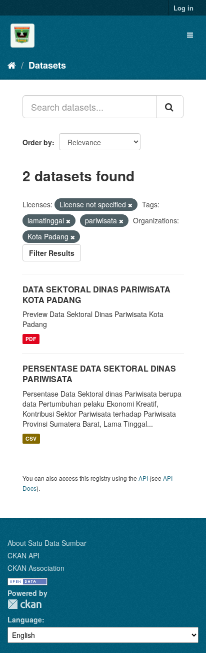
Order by (37, 142)
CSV (31, 438)
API (143, 478)
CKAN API (24, 555)
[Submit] (170, 106)
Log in (184, 8)
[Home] (12, 64)
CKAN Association (36, 568)
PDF (31, 339)
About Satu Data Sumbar (47, 543)
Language (25, 619)
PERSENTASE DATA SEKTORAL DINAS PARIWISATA (99, 374)
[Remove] (130, 205)
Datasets (47, 65)
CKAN (25, 604)
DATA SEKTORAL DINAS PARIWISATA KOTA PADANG (96, 294)
